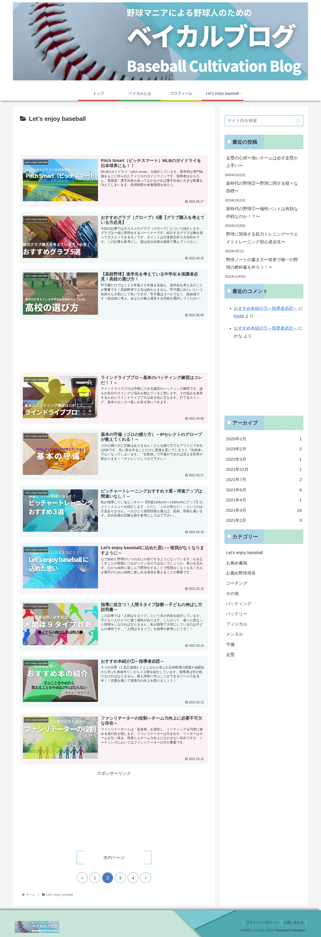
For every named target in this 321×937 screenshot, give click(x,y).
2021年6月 (264, 489)
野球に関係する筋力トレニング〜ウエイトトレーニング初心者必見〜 (262, 238)
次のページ (114, 857)
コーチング (236, 583)
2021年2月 (264, 520)
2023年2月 (264, 449)
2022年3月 (264, 459)
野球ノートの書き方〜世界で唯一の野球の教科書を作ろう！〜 (262, 263)
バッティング (238, 603)
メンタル (234, 634)
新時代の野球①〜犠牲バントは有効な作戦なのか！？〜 (262, 212)
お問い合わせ (294, 922)
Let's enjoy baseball (244, 552)
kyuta (239, 316)
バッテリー (236, 613)
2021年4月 (264, 500)
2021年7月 (264, 479)
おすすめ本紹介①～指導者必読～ (265, 308)
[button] (298, 120)
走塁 (230, 654)
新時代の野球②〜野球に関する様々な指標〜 (262, 187)
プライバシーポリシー (262, 922)
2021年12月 (264, 469)
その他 (232, 593)
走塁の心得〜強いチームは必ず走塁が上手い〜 (262, 162)
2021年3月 (264, 510)
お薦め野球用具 (241, 573)
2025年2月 (264, 438)
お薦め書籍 (236, 562)
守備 (230, 644)
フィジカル (236, 624)
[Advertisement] (114, 137)
